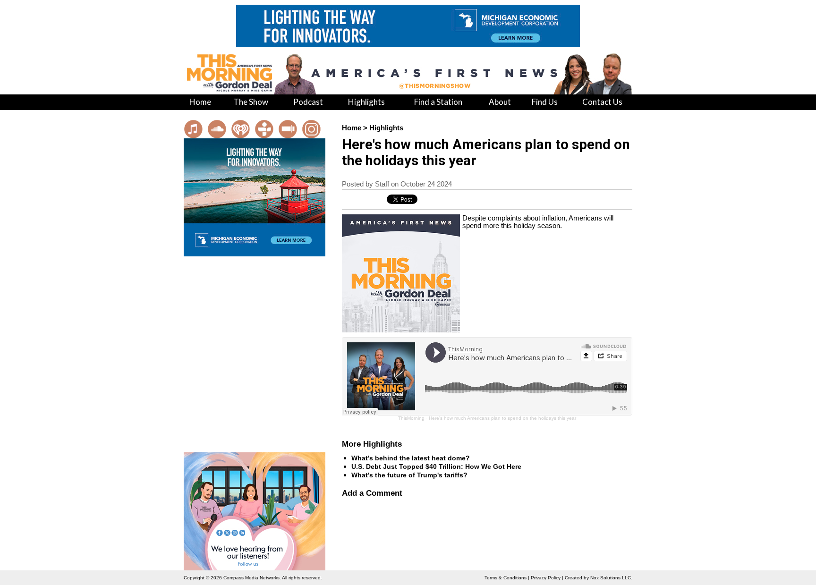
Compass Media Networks (251, 577)
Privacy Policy (546, 577)
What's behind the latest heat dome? (410, 458)
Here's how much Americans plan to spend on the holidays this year (502, 418)
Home (351, 128)
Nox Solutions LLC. (611, 577)
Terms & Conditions (505, 577)
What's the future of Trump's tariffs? (409, 475)
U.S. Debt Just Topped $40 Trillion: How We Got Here (436, 466)
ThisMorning (411, 418)
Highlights (386, 128)
